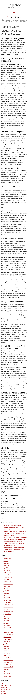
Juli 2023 (6, 644)
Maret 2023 (7, 653)
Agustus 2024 (7, 614)
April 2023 (6, 651)
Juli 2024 (6, 616)
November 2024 (8, 607)
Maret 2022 (7, 674)
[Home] (7, 17)
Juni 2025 (6, 591)
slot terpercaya (6, 685)
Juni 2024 (6, 618)
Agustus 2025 (7, 586)
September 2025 (8, 584)
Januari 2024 (7, 630)
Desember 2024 (8, 605)
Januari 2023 (7, 657)
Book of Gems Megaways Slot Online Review (11, 30)
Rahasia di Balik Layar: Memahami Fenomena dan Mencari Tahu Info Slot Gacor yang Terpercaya (14, 543)
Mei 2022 (6, 669)
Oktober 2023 (7, 637)
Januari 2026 (7, 575)
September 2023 (8, 639)
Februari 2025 (7, 600)
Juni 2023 (6, 646)
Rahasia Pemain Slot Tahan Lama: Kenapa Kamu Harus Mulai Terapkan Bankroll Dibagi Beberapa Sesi (15, 533)
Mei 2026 (6, 565)
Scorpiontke (14, 5)
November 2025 (8, 579)
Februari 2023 (7, 655)
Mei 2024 (6, 621)
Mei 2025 (6, 593)
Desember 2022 (8, 660)
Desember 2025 (8, 577)
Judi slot (3, 694)
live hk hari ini (5, 690)
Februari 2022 (7, 676)
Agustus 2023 (7, 641)
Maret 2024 (7, 625)
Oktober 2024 (7, 609)
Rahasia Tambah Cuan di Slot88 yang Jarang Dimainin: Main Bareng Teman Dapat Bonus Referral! (14, 549)
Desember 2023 (8, 632)
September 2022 (8, 667)
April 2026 (6, 568)
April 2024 (6, 623)
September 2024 (8, 611)
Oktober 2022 (7, 664)
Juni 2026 (6, 563)
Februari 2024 (7, 628)
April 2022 (6, 671)
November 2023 (8, 634)
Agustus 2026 (7, 558)
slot (2, 683)
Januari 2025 (7, 602)
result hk (4, 687)
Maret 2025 (7, 598)
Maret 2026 (7, 570)
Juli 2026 (6, 561)
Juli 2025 (6, 588)
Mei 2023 (6, 648)
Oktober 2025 (7, 581)
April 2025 (6, 595)
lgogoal (3, 692)
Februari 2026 (7, 572)
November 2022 (8, 662)
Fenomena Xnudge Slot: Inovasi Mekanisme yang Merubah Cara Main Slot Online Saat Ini (15, 527)
